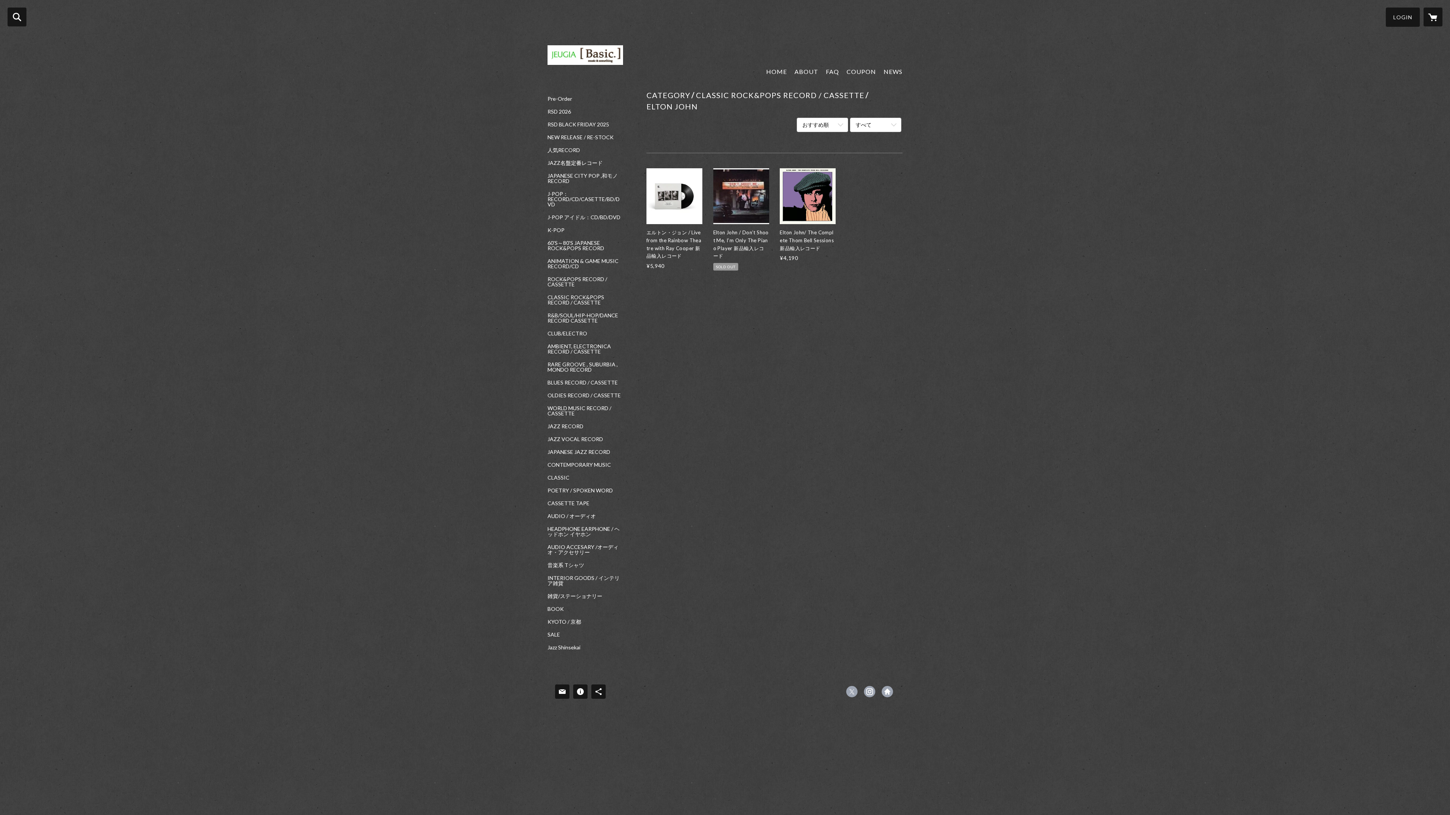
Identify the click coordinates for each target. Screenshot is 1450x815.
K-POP (556, 230)
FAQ (832, 71)
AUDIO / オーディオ (572, 516)
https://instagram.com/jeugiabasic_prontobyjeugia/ (869, 691)
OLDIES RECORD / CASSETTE (584, 395)
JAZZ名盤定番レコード (575, 163)
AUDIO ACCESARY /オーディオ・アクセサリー (583, 549)
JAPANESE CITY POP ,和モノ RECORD (583, 178)
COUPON (861, 71)
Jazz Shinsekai (564, 647)
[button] (1403, 17)
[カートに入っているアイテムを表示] (1433, 17)
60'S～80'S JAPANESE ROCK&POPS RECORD (576, 245)
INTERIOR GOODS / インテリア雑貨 (584, 580)
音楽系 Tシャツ (566, 565)
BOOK (556, 609)
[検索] (17, 17)
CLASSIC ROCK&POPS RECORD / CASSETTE (576, 300)
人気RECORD (564, 150)
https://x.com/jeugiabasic (852, 691)
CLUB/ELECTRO (567, 333)
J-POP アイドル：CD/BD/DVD (584, 217)
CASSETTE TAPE (568, 503)
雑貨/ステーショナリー (575, 596)
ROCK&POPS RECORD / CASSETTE (577, 282)
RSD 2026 (559, 111)
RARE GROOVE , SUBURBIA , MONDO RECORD (583, 367)
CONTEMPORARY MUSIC (579, 464)
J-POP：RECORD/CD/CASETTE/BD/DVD (584, 199)
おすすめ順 (815, 124)
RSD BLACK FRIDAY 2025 (578, 124)
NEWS (893, 71)
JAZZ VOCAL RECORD (575, 439)
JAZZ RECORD (565, 426)
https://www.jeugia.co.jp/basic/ (887, 691)
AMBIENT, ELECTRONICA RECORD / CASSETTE (579, 349)
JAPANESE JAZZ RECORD (579, 452)
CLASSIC (558, 477)
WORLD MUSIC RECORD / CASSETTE (579, 411)
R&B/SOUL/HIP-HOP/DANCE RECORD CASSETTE (583, 318)
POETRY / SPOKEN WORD (580, 490)
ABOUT (806, 71)
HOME (776, 71)
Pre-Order (560, 98)
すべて (864, 124)
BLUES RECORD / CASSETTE (583, 382)
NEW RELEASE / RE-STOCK (581, 137)
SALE (554, 634)
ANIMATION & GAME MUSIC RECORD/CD (583, 263)
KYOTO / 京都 (564, 621)
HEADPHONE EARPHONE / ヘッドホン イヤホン (584, 531)
